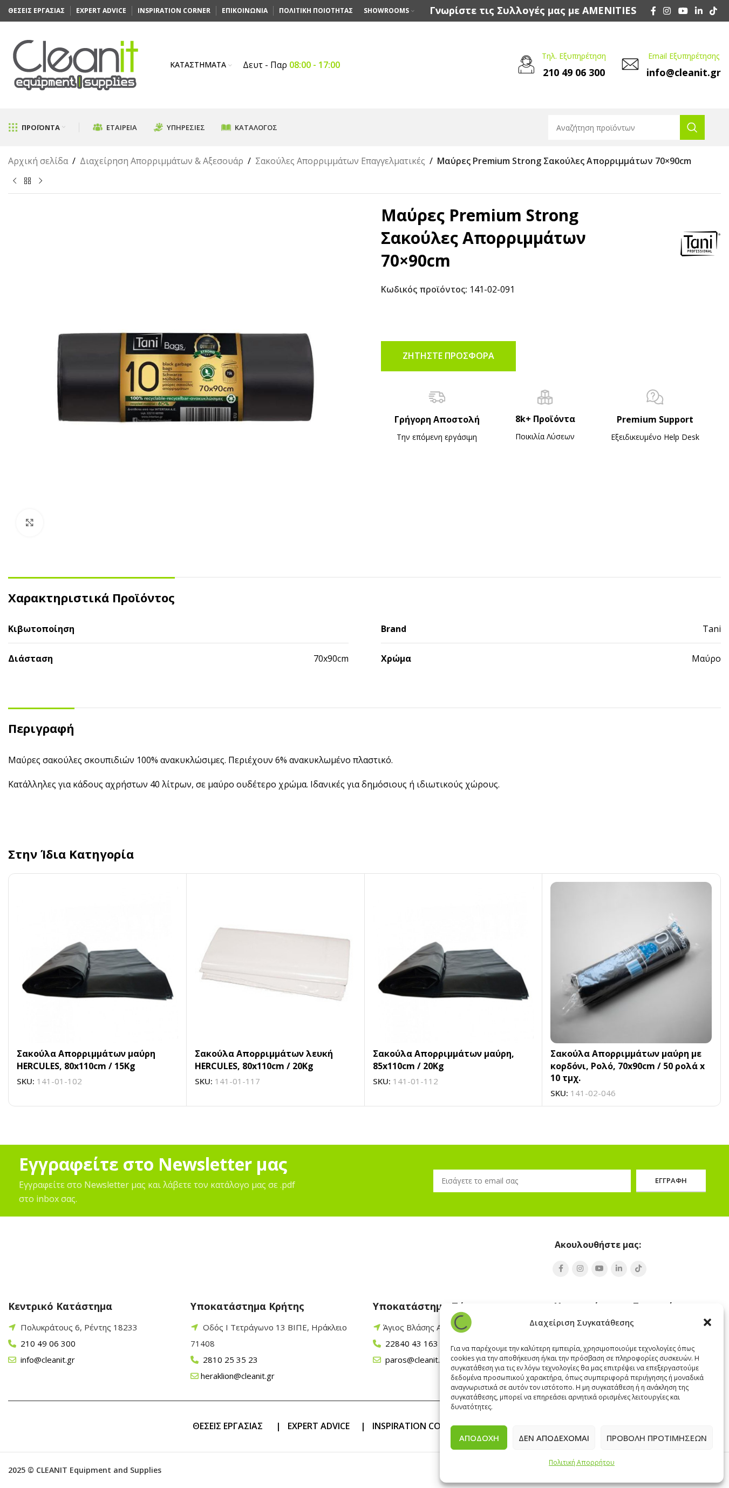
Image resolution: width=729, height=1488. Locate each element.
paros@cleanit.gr (415, 1359)
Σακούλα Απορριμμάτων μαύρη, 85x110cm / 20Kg (443, 1059)
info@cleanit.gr (46, 1359)
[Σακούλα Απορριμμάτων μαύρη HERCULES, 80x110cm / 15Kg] (97, 962)
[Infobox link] (533, 10)
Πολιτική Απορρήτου (582, 1462)
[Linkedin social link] (698, 11)
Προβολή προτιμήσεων (657, 1437)
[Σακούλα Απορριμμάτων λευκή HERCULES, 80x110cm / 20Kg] (275, 962)
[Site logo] (75, 64)
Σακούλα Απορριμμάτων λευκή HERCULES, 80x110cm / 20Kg (264, 1059)
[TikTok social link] (713, 11)
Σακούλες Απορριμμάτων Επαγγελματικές (340, 161)
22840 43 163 (410, 1343)
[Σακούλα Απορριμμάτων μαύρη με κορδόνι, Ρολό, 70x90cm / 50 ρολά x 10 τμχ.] (631, 962)
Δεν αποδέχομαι (554, 1437)
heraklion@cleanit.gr (238, 1375)
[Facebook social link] (653, 11)
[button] (707, 1322)
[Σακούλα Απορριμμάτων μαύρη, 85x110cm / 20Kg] (453, 962)
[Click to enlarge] (29, 522)
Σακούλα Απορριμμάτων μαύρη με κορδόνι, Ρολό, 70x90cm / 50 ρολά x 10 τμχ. (627, 1066)
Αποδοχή (479, 1437)
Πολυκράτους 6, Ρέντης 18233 (79, 1327)
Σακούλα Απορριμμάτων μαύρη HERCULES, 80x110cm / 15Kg (86, 1059)
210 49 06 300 (47, 1343)
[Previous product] (14, 180)
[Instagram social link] (667, 11)
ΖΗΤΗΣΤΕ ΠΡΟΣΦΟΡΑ (448, 356)
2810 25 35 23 (229, 1359)
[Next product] (40, 180)
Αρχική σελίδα (38, 161)
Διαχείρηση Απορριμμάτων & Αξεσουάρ (161, 161)
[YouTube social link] (683, 11)
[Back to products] (27, 180)
